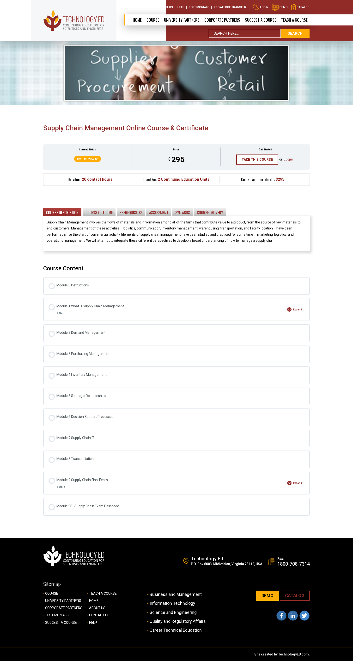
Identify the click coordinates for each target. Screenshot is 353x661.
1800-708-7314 (293, 564)
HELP (93, 622)
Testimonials (199, 7)
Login (264, 7)
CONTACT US (99, 615)
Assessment (158, 213)
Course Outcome (99, 213)
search (295, 33)
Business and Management (176, 594)
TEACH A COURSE (294, 20)
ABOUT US (97, 608)
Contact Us (164, 7)
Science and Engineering (173, 612)
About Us (143, 7)
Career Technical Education (176, 630)
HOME (93, 601)
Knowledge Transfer (230, 7)
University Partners (182, 20)
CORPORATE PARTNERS (222, 20)
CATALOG (294, 595)
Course (152, 20)
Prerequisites (131, 213)
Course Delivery (210, 213)
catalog (303, 7)
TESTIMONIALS (57, 615)
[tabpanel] (176, 215)
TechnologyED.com (293, 654)
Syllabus (182, 213)
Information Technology (172, 603)
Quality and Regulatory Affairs (178, 621)
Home (137, 20)
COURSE (51, 593)
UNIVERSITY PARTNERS (63, 601)
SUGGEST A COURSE (260, 20)
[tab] (62, 212)
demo (283, 7)
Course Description (62, 213)
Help (180, 7)
